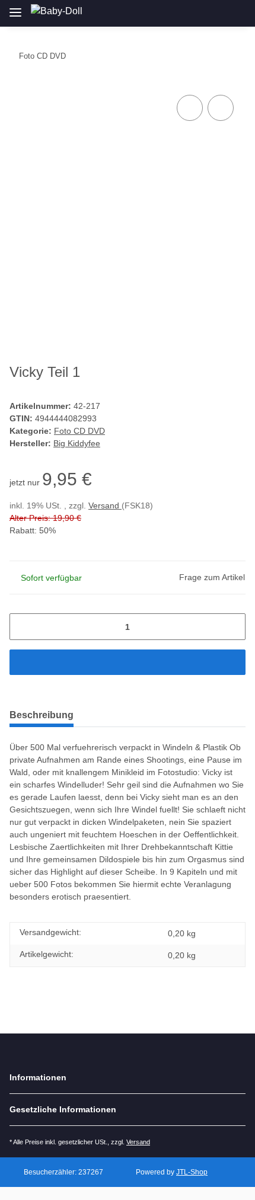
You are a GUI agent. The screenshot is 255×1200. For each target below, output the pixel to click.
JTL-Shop (192, 1172)
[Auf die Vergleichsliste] (190, 108)
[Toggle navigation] (15, 7)
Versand (105, 505)
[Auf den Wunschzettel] (221, 108)
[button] (175, 13)
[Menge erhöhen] (232, 626)
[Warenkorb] (235, 13)
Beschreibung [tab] (41, 715)
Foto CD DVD (79, 431)
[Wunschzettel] (215, 13)
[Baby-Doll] (56, 11)
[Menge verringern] (23, 626)
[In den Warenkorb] (127, 662)
